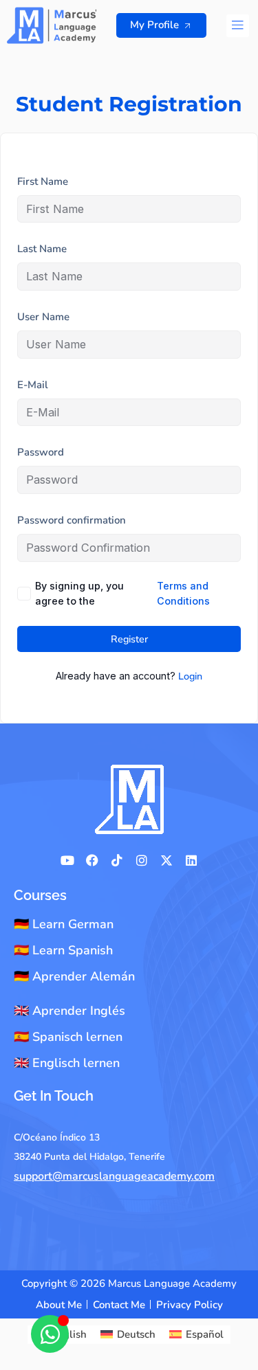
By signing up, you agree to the (122, 593)
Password (40, 452)
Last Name (42, 249)
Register (129, 639)
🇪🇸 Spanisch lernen (68, 1037)
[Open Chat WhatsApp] (50, 1334)
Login (190, 676)
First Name (42, 181)
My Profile (154, 25)
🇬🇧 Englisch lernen (67, 1063)
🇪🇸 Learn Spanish (63, 950)
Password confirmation (71, 520)
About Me (59, 1305)
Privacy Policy (189, 1305)
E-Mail (32, 385)
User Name (43, 317)
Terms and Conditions (183, 593)
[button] (237, 25)
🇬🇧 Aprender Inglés (69, 1010)
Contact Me (119, 1305)
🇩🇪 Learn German (64, 924)
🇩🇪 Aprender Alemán (74, 976)
